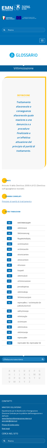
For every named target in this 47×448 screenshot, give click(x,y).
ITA (37, 23)
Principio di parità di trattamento (17, 201)
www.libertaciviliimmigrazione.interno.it (17, 418)
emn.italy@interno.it (9, 421)
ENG (43, 23)
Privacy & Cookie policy (10, 424)
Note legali (6, 428)
